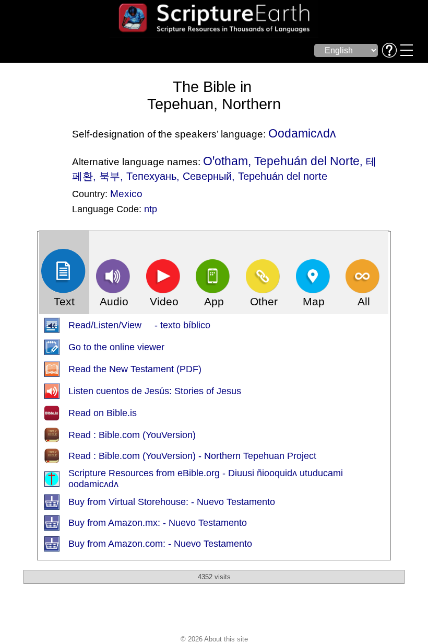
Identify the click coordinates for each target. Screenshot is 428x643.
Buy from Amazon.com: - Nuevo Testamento (160, 543)
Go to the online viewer (116, 347)
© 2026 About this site (214, 639)
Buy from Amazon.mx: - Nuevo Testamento (157, 523)
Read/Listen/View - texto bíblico (139, 325)
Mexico (126, 193)
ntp (150, 209)
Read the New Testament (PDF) (134, 369)
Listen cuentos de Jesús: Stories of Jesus (154, 391)
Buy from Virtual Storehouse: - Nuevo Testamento (171, 502)
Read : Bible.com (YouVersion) (132, 435)
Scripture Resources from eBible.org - (148, 473)
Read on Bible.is (102, 413)
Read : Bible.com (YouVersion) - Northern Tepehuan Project (192, 456)
